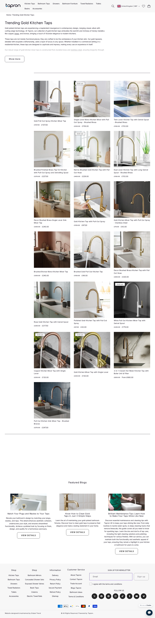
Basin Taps (34, 588)
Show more (14, 59)
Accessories (14, 596)
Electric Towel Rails (34, 596)
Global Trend (36, 613)
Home (8, 15)
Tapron (90, 613)
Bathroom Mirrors (34, 575)
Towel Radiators (14, 588)
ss (18, 33)
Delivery (55, 575)
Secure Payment (55, 588)
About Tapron (76, 575)
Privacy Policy (55, 579)
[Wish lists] (143, 6)
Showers (13, 584)
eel (81, 50)
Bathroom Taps (14, 579)
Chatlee (148, 605)
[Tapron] (13, 6)
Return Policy (55, 584)
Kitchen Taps (14, 575)
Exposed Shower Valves (34, 584)
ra (16, 33)
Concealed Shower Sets (34, 579)
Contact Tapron (76, 579)
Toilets (13, 592)
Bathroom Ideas (76, 592)
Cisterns (34, 592)
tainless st (76, 50)
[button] (149, 6)
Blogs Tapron (76, 588)
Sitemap (55, 596)
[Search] (113, 6)
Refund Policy (55, 592)
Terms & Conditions (76, 596)
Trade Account (76, 583)
